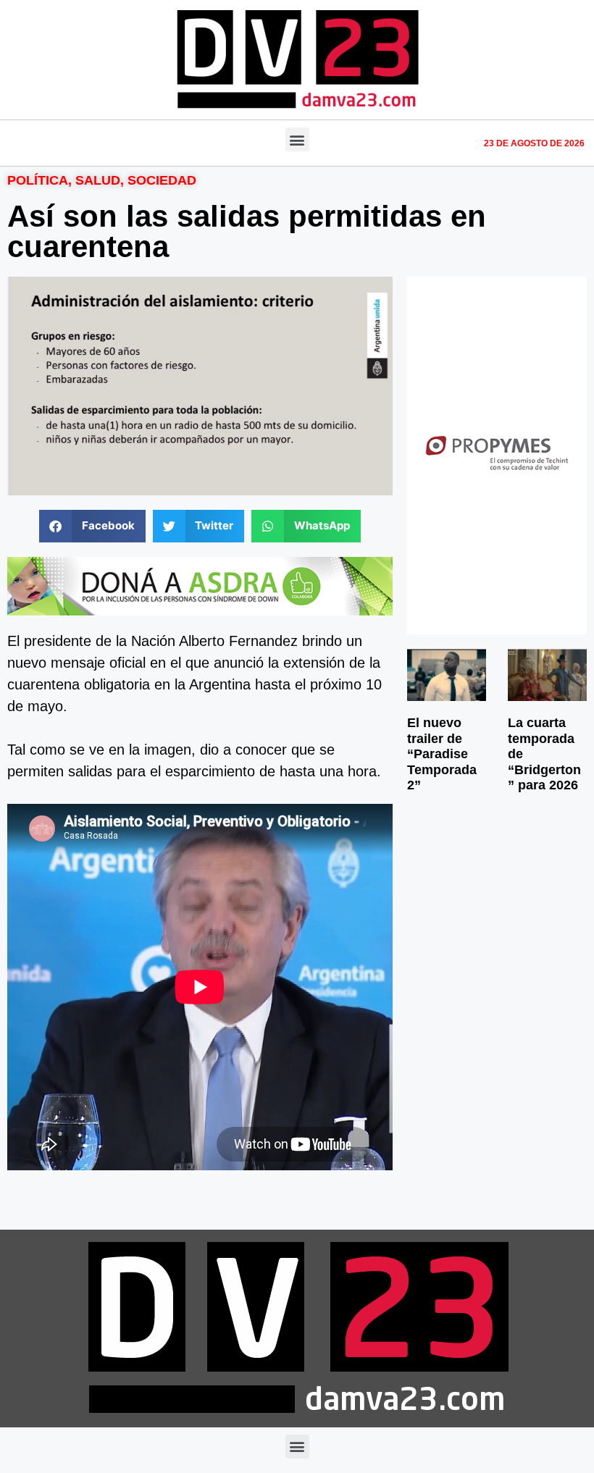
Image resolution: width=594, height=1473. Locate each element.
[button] (297, 139)
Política (37, 180)
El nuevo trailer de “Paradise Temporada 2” (442, 753)
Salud (97, 180)
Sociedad (161, 180)
